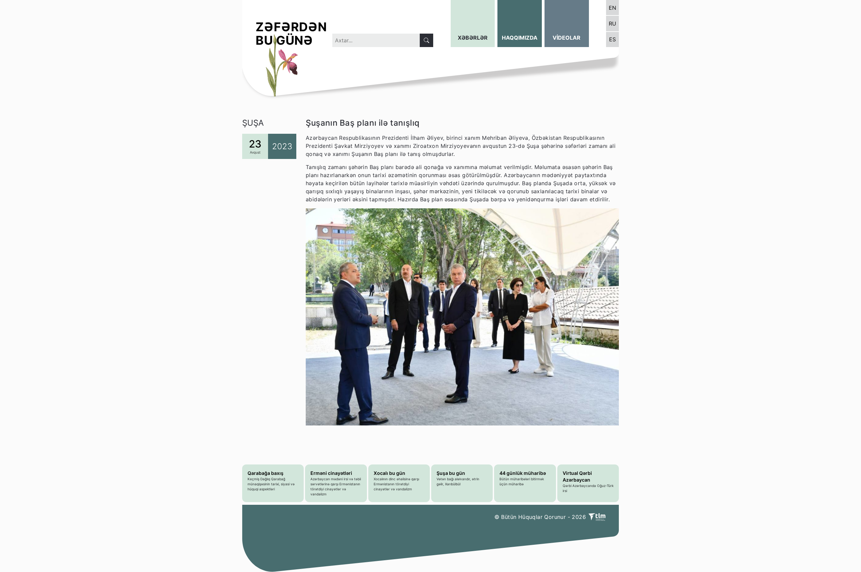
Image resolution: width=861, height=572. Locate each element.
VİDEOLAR (567, 37)
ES (612, 39)
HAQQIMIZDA (519, 37)
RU (612, 23)
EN (612, 7)
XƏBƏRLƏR (473, 37)
